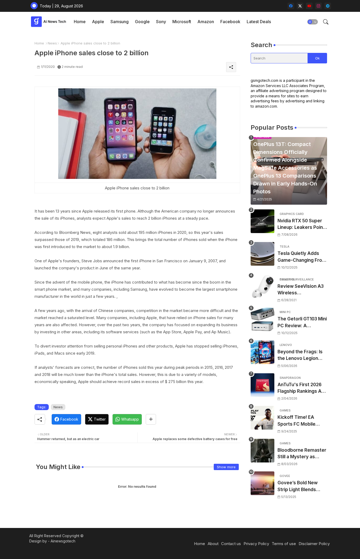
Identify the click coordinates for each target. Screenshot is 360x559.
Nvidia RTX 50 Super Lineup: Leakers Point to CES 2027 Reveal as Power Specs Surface (302, 224)
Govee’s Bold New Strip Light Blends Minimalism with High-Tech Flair (301, 486)
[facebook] (291, 6)
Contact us (231, 543)
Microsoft (181, 21)
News (52, 43)
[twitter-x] (300, 6)
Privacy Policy (256, 543)
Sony (161, 21)
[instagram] (318, 6)
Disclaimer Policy (314, 543)
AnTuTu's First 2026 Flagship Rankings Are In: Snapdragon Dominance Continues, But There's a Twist (302, 388)
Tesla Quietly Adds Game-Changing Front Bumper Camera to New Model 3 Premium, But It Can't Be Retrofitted (302, 257)
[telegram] (327, 6)
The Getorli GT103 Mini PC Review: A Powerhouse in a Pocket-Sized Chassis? (302, 322)
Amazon (205, 21)
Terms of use (284, 543)
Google (142, 21)
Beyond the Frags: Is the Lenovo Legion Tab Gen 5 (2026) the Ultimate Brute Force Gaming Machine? (301, 355)
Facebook (230, 21)
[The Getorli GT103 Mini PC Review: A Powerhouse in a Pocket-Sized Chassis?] (262, 319)
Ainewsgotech (63, 541)
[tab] (80, 22)
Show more (226, 467)
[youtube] (309, 6)
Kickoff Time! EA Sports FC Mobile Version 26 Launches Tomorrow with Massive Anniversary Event (301, 421)
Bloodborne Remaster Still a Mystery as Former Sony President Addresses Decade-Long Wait (302, 453)
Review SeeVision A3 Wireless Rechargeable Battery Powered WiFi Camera (302, 290)
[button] (312, 21)
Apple (98, 21)
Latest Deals (259, 21)
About (213, 543)
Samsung (119, 21)
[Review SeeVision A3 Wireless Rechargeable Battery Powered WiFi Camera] (262, 287)
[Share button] (151, 419)
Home (80, 21)
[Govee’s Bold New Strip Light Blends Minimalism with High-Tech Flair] (262, 483)
